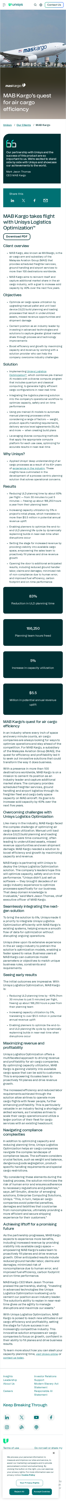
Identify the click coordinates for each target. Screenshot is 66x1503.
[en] (40, 4)
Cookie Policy (28, 1475)
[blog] (21, 1427)
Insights (8, 1376)
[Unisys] (5, 1441)
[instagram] (7, 1427)
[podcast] (36, 1427)
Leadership (10, 1380)
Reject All (19, 1492)
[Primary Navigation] (4, 5)
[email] (46, 200)
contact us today (13, 1358)
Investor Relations (45, 1376)
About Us (9, 1384)
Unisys (7, 125)
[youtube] (36, 1417)
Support (39, 1380)
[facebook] (34, 200)
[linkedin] (12, 200)
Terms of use (11, 1448)
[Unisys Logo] (16, 4)
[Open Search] (35, 4)
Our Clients (24, 125)
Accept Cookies (42, 1492)
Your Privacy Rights (29, 1483)
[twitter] (23, 200)
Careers (8, 1391)
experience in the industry (29, 468)
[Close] (53, 1453)
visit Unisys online (47, 1354)
